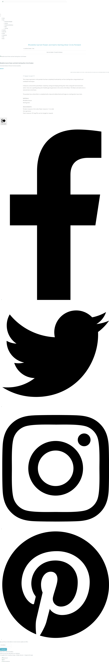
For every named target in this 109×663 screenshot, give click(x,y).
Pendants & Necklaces (9, 24)
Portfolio (4, 30)
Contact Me (4, 35)
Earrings (6, 23)
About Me (4, 31)
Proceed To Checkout (58, 52)
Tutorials (6, 28)
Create (31, 655)
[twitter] (55, 406)
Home (3, 18)
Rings (6, 26)
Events (3, 33)
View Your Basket (50, 52)
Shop (3, 19)
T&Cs (3, 36)
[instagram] (55, 528)
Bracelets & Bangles (8, 21)
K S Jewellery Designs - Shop (28, 48)
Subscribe (3, 649)
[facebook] (55, 299)
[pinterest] (55, 639)
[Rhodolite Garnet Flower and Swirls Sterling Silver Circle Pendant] (1, 60)
